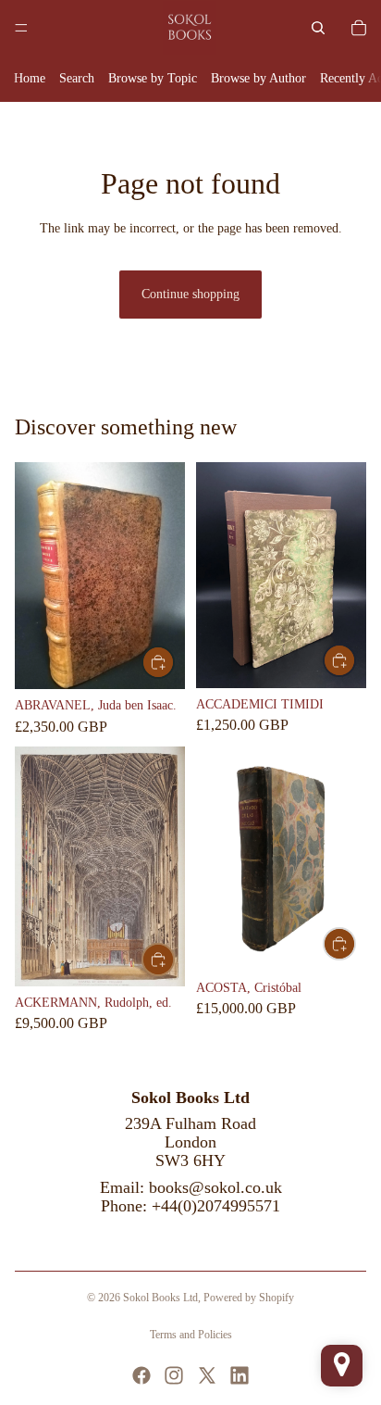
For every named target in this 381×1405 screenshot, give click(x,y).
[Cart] (358, 27)
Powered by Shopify (248, 1297)
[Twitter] (207, 1375)
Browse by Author (258, 78)
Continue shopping (190, 294)
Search (76, 78)
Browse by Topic (152, 78)
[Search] (318, 27)
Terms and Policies (191, 1334)
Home (29, 78)
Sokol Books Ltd (160, 1297)
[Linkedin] (239, 1375)
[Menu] (21, 27)
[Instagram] (174, 1375)
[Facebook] (141, 1375)
